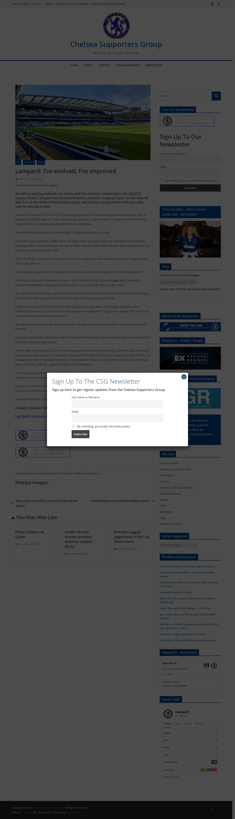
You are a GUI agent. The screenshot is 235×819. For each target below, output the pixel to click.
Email (75, 411)
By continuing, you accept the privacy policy (103, 426)
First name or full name (86, 397)
